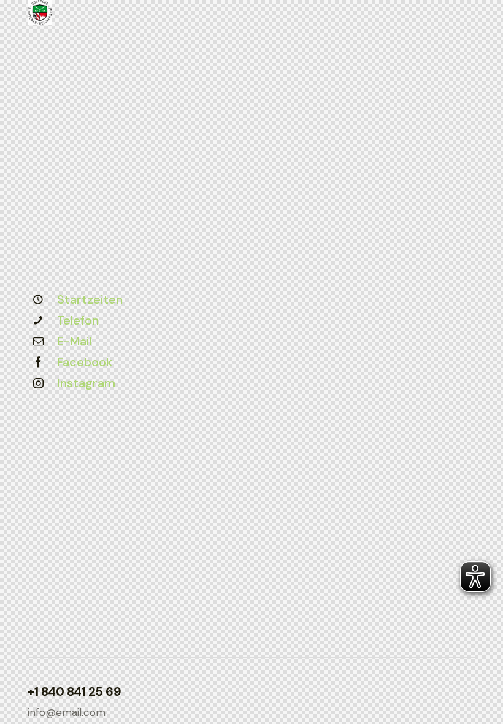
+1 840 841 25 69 (74, 691)
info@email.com (67, 712)
